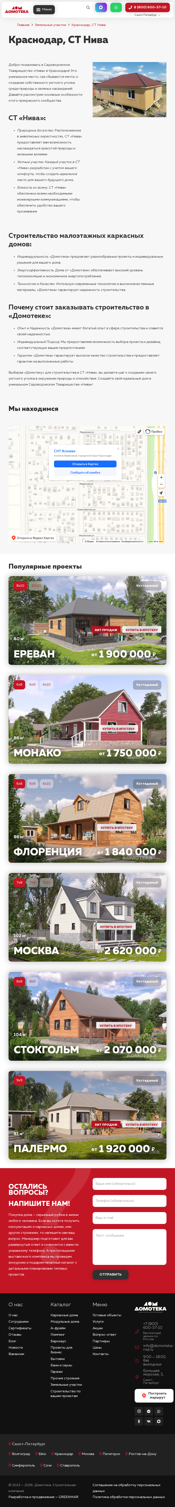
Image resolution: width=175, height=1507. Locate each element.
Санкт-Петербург (28, 1444)
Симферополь (23, 1465)
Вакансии (16, 1354)
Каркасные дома (64, 1315)
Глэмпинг (58, 1335)
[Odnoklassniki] (139, 1421)
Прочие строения (65, 1378)
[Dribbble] (159, 1421)
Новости (16, 1348)
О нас (13, 1315)
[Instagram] (139, 1411)
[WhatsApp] (159, 1411)
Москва (88, 1454)
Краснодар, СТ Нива (88, 25)
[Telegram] (148, 1411)
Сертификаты (20, 1328)
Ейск (42, 1454)
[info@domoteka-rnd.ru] (139, 1348)
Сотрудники (19, 1322)
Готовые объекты (107, 1315)
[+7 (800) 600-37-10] (139, 1332)
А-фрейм (58, 1328)
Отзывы (15, 1335)
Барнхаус (58, 1341)
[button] (88, 7)
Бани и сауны (61, 1365)
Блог (12, 1341)
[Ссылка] (87, 620)
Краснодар (64, 1454)
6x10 (47, 684)
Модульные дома (65, 1322)
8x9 (32, 981)
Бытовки (58, 1359)
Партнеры (101, 1341)
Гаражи (57, 1372)
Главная (23, 25)
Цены (97, 1348)
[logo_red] (17, 10)
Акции (98, 1328)
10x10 (36, 586)
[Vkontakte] (148, 1421)
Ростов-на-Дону (142, 1454)
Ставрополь (70, 1465)
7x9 (32, 882)
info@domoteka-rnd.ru (158, 1348)
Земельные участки (50, 25)
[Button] (101, 7)
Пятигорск (111, 1454)
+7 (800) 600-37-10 (152, 1326)
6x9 (32, 684)
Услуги (98, 1322)
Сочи (48, 1465)
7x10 (47, 882)
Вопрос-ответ (105, 1335)
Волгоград (21, 1454)
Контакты (101, 1354)
